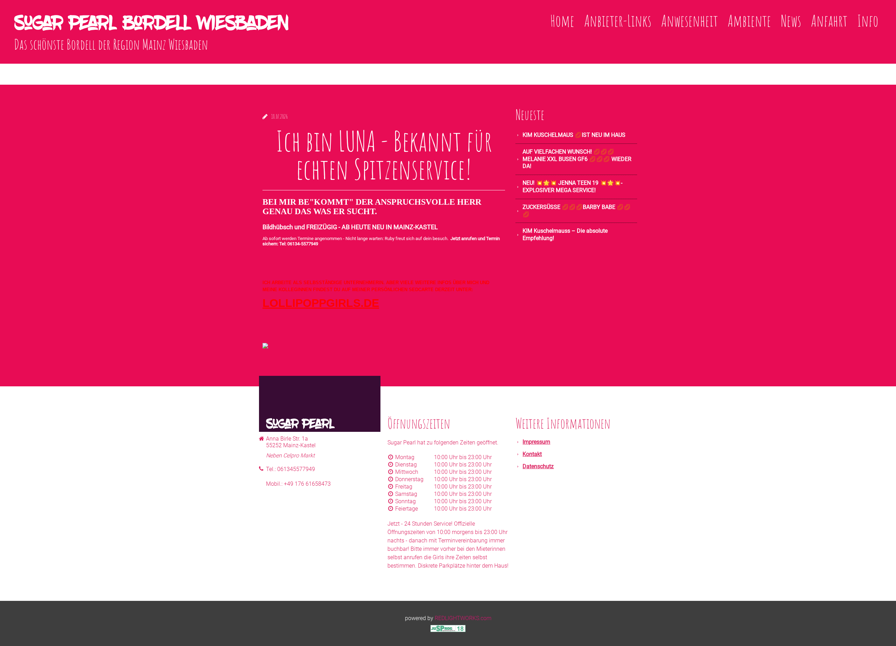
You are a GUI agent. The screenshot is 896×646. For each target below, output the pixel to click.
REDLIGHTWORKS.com (463, 618)
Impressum (536, 441)
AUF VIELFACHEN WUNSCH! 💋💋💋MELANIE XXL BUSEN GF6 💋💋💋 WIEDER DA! (577, 159)
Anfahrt (829, 20)
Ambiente (749, 20)
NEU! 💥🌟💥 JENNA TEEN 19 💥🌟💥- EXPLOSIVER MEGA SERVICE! (572, 187)
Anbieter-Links (617, 20)
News (791, 20)
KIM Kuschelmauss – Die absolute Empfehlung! (565, 234)
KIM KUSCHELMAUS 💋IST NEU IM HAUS (574, 135)
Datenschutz (538, 466)
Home (562, 20)
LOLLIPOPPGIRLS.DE (320, 303)
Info (867, 20)
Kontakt (532, 454)
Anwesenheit (689, 20)
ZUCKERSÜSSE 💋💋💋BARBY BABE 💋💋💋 (577, 211)
